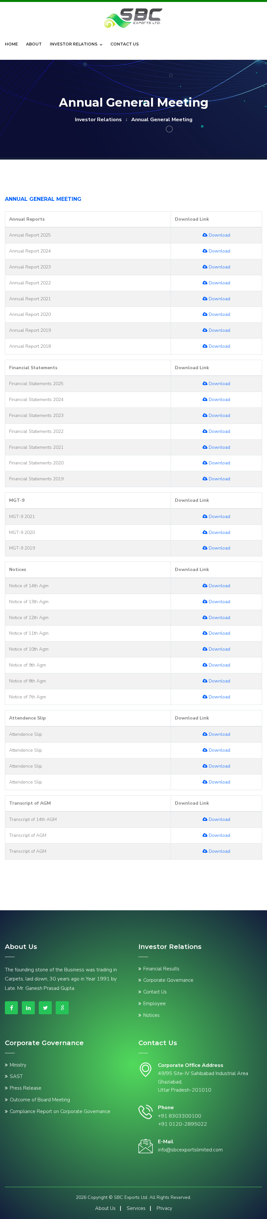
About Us (105, 1208)
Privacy (164, 1208)
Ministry (18, 1065)
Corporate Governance (168, 980)
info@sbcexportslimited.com (190, 1149)
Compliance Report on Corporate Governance (60, 1111)
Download (218, 235)
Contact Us (155, 992)
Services (136, 1208)
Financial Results (161, 969)
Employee (154, 1003)
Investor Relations (73, 44)
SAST (16, 1076)
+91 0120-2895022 (182, 1124)
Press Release (25, 1088)
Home (11, 44)
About (34, 44)
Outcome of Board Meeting (40, 1099)
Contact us (124, 44)
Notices (151, 1015)
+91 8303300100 (179, 1116)
